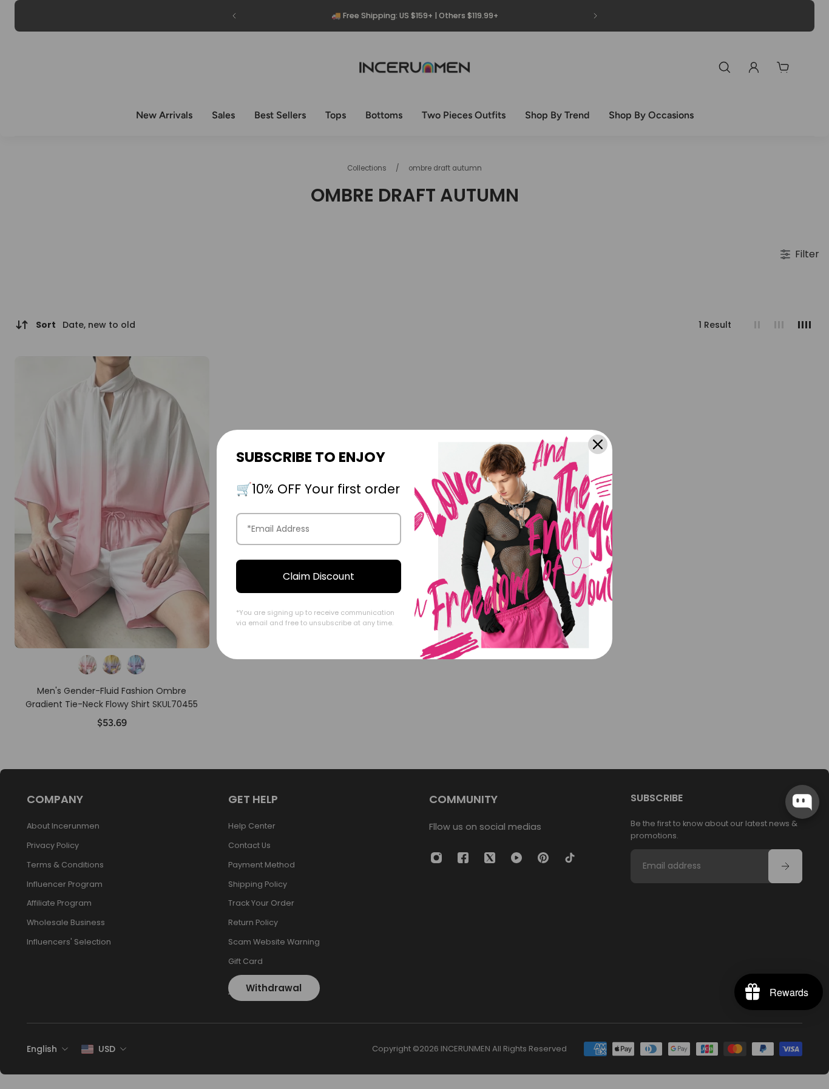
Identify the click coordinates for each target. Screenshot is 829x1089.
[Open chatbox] (802, 802)
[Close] (597, 444)
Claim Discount (318, 576)
